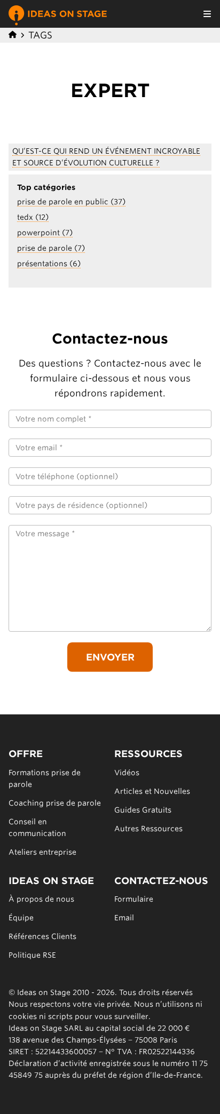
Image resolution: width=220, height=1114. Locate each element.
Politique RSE (32, 955)
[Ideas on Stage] (58, 14)
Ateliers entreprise (42, 852)
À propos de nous (41, 899)
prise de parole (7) (51, 248)
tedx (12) (33, 217)
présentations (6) (49, 263)
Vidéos (126, 772)
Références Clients (42, 936)
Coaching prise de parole (55, 803)
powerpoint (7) (45, 232)
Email (124, 917)
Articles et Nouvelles (152, 791)
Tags (40, 35)
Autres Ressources (148, 828)
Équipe (21, 917)
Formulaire (133, 899)
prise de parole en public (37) (71, 201)
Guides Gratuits (142, 810)
